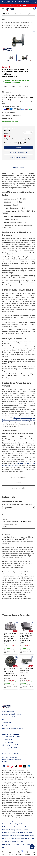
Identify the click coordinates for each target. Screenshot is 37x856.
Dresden (27, 827)
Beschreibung (18, 167)
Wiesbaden (20, 835)
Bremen (22, 827)
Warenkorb (19, 853)
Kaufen (18, 148)
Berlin (4, 821)
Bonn (17, 833)
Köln (22, 821)
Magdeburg (20, 841)
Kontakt (5, 725)
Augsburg (13, 835)
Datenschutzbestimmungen (12, 714)
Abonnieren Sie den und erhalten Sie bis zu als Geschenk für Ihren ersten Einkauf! (18, 2)
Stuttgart (17, 824)
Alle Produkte (6, 722)
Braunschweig (19, 838)
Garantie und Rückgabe (10, 717)
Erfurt (3, 847)
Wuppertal (5, 833)
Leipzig (16, 827)
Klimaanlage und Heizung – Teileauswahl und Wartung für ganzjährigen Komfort (18, 420)
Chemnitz (28, 838)
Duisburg (19, 830)
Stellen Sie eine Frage (18, 157)
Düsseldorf (24, 824)
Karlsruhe (29, 833)
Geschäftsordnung (8, 711)
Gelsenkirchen (29, 835)
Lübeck (23, 844)
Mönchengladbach (8, 838)
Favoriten (27, 854)
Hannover (5, 830)
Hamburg (10, 821)
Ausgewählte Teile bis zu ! (17, 5)
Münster (22, 833)
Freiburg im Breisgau (8, 844)
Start (3, 854)
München (16, 821)
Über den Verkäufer (18, 488)
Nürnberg (12, 830)
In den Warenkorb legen (18, 152)
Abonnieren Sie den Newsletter (12, 728)
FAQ (3, 720)
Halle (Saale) (12, 841)
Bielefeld (12, 833)
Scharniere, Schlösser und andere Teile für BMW (18, 464)
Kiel (33, 838)
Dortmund (5, 827)
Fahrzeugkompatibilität (18, 478)
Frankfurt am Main (7, 824)
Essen (11, 827)
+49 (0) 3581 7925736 (12, 748)
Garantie (18, 483)
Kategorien (10, 854)
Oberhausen (30, 844)
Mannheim (5, 835)
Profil (34, 854)
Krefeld (18, 844)
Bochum (25, 830)
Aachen (4, 841)
